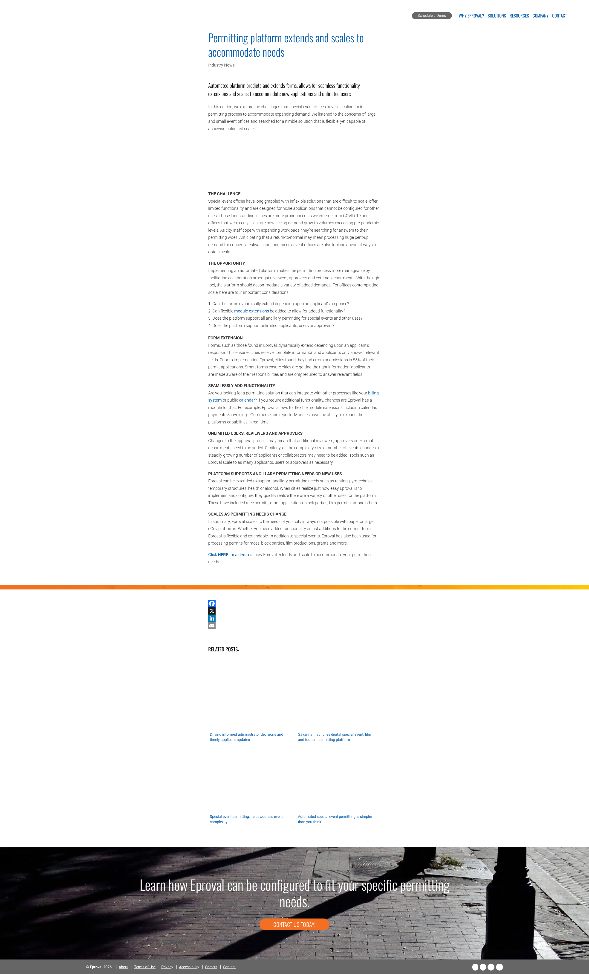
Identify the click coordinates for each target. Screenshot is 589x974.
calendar (247, 400)
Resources (519, 16)
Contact (559, 16)
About (123, 967)
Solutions (497, 16)
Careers (211, 967)
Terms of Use (145, 967)
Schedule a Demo (432, 15)
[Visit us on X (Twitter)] (483, 967)
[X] (294, 611)
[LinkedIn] (294, 618)
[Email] (294, 625)
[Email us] (499, 967)
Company (541, 16)
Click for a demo (228, 554)
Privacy (167, 967)
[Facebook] (294, 603)
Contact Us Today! (294, 924)
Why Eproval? (471, 16)
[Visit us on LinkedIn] (491, 967)
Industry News (221, 65)
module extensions (251, 311)
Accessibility (189, 967)
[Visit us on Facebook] (475, 967)
